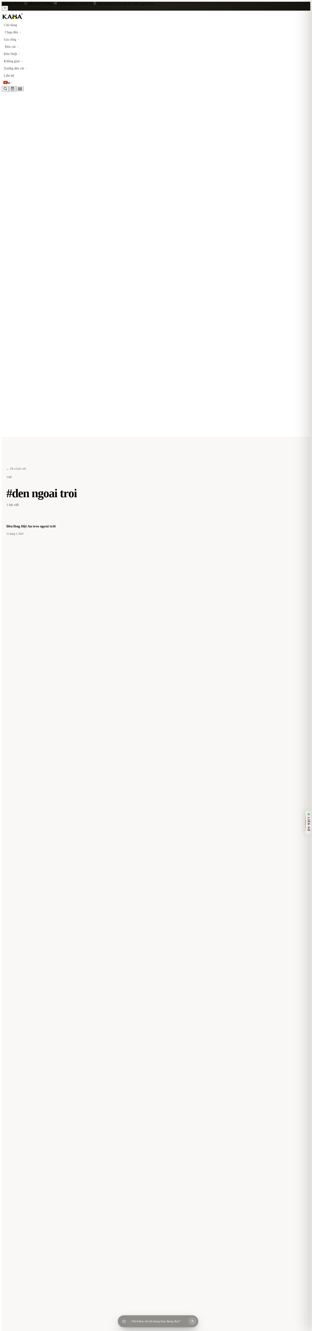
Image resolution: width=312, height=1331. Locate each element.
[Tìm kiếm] (5, 89)
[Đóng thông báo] (5, 8)
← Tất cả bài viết (16, 468)
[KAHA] (23, 19)
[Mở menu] (20, 89)
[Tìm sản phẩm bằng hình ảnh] (124, 1321)
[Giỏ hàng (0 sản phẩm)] (12, 89)
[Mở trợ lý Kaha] (192, 1321)
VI (9, 83)
